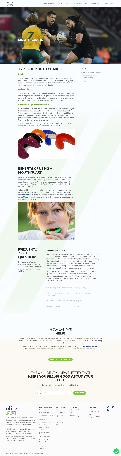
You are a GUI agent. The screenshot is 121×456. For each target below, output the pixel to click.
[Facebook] (108, 407)
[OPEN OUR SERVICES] (55, 3)
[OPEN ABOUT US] (100, 3)
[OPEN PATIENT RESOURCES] (88, 3)
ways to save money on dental (87, 346)
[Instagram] (113, 407)
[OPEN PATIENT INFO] (69, 3)
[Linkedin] (108, 409)
